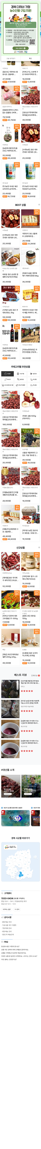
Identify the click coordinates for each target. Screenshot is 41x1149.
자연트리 (25, 230)
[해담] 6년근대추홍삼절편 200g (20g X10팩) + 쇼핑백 (11, 657)
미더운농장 (25, 526)
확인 (30, 58)
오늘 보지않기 (10, 58)
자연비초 (5, 68)
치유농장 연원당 (27, 345)
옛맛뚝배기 (25, 268)
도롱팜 (24, 650)
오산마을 (25, 449)
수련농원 (25, 145)
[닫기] (37, 3)
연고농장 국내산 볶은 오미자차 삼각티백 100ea (10, 189)
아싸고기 (25, 68)
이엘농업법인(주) (8, 487)
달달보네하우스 (7, 107)
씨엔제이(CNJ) (7, 573)
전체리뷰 (34, 676)
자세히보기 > (8, 794)
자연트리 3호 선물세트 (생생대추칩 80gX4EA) (29, 236)
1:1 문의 (17, 909)
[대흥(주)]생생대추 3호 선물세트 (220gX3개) (10, 531)
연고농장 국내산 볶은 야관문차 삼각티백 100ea (30, 189)
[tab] (7, 373)
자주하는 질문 (7, 909)
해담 (4, 650)
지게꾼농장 (6, 307)
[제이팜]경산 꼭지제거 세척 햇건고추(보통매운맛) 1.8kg (10, 580)
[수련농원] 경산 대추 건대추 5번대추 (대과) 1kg (30, 152)
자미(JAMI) (25, 573)
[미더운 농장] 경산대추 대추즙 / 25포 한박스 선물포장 (30, 533)
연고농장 (5, 183)
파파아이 (25, 307)
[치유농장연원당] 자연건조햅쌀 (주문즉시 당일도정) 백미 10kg (30, 352)
